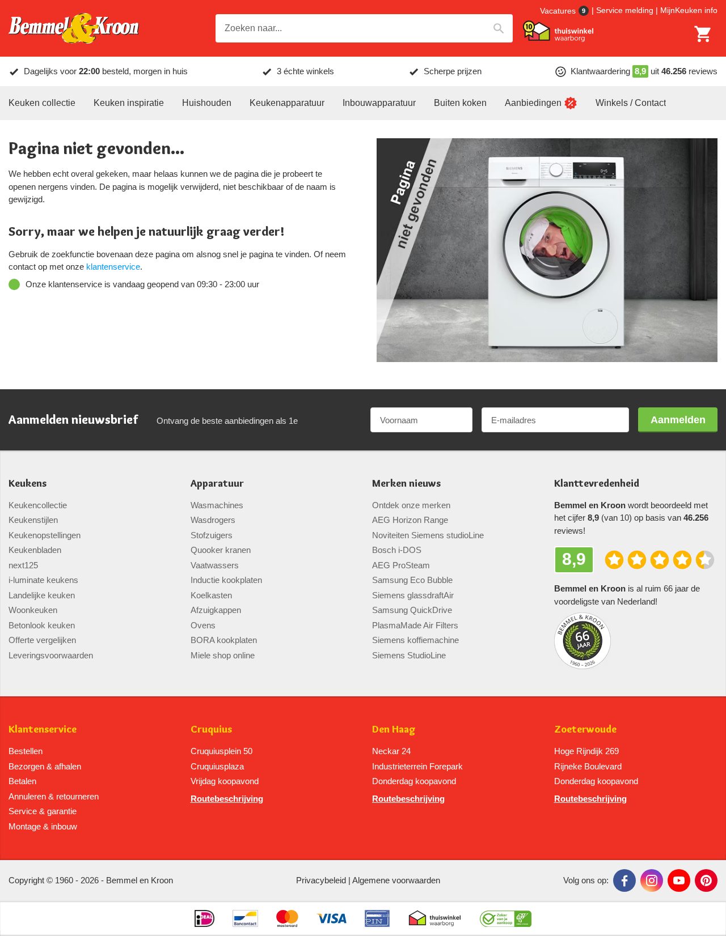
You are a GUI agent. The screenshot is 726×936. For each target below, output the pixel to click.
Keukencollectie (38, 505)
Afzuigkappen (216, 610)
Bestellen (26, 751)
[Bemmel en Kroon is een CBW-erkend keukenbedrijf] (505, 918)
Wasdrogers (213, 520)
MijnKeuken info (688, 10)
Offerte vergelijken (42, 640)
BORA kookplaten (224, 640)
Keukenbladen (35, 550)
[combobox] (364, 28)
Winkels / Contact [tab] (631, 103)
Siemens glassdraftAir (413, 595)
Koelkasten (211, 595)
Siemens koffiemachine (415, 640)
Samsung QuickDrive (412, 610)
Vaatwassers (215, 565)
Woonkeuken (33, 610)
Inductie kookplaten (226, 580)
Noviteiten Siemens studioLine (428, 535)
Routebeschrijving (227, 798)
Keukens (28, 484)
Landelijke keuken (42, 595)
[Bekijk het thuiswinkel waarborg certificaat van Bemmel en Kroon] (558, 31)
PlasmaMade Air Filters (415, 625)
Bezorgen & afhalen (45, 766)
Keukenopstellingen (45, 535)
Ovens (203, 625)
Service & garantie (43, 811)
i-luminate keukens (43, 580)
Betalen (22, 781)
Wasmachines (217, 505)
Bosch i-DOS (396, 550)
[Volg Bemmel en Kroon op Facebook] (624, 880)
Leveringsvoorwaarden (51, 655)
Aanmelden (678, 420)
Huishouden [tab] (206, 103)
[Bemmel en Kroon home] (74, 28)
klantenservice (113, 266)
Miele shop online (223, 655)
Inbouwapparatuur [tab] (379, 103)
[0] (703, 34)
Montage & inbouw (43, 826)
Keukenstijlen (33, 520)
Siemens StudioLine (409, 655)
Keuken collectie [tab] (42, 103)
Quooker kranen (221, 550)
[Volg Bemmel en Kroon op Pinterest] (706, 880)
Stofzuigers (212, 535)
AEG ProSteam (401, 565)
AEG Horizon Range (410, 520)
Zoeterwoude (585, 729)
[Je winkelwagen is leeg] (703, 34)
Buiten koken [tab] (460, 103)
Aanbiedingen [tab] (533, 103)
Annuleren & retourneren (54, 796)
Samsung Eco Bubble (412, 580)
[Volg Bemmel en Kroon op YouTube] (679, 880)
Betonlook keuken (42, 625)
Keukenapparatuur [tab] (287, 103)
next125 (23, 565)
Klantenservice (43, 729)
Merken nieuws (406, 484)
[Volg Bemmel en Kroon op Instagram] (651, 880)
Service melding (624, 10)
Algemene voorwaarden (396, 880)
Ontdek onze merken (411, 505)
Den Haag (394, 729)
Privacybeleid (321, 880)
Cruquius (211, 729)
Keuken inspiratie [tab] (129, 103)
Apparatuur (217, 484)
